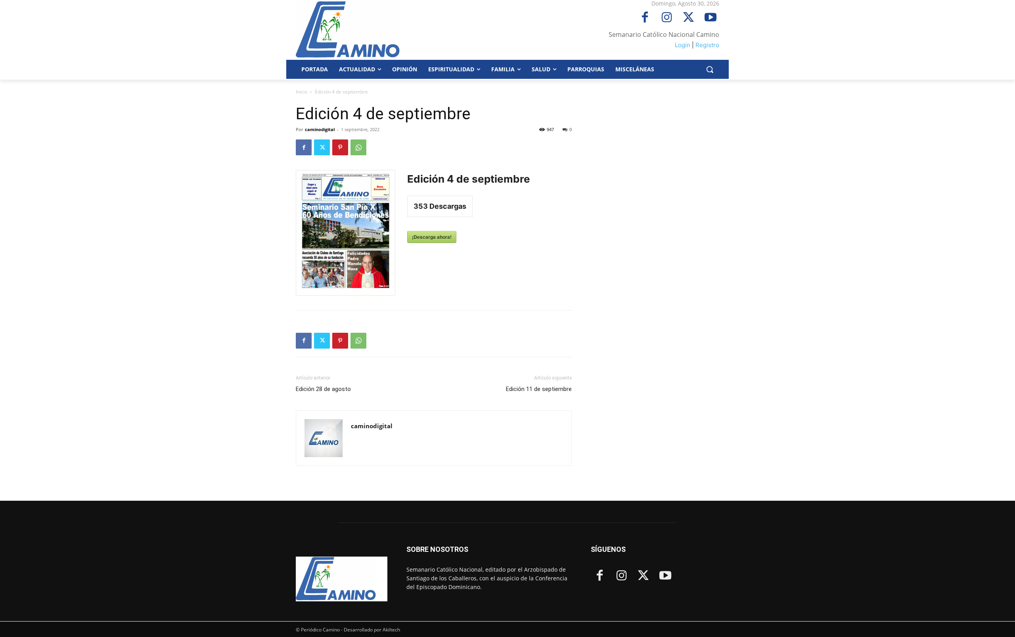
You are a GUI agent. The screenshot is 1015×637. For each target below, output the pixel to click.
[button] (709, 69)
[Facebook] (645, 18)
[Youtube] (710, 18)
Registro (707, 45)
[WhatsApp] (358, 147)
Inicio (301, 91)
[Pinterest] (340, 147)
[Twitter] (688, 18)
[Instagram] (667, 18)
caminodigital (320, 129)
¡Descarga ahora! (432, 236)
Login (682, 45)
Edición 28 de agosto (323, 389)
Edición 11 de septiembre (539, 389)
